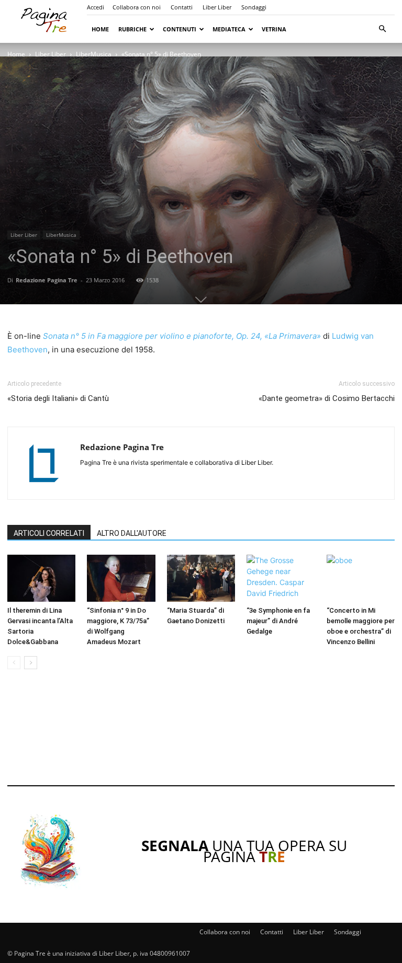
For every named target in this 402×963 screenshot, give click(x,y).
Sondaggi (253, 7)
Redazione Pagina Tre (46, 280)
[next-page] (30, 662)
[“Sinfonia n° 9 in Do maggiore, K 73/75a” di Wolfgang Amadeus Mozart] (121, 578)
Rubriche (132, 29)
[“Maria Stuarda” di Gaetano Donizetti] (201, 578)
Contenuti (179, 29)
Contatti (182, 7)
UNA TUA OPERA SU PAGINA (244, 850)
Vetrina (274, 29)
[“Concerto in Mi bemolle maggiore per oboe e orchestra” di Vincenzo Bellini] (361, 578)
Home (100, 29)
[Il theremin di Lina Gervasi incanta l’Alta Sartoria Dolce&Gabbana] (41, 578)
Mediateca (229, 29)
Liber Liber (217, 7)
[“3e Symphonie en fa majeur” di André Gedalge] (281, 578)
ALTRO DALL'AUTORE (131, 533)
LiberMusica (93, 54)
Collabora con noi (137, 7)
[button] (382, 29)
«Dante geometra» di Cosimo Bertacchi (327, 398)
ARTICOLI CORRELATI (49, 533)
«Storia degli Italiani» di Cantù (58, 398)
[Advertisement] (201, 734)
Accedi (95, 7)
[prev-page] (13, 662)
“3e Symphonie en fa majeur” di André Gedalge (278, 620)
